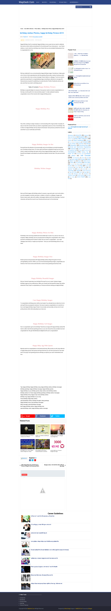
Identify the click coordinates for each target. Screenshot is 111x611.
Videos (80, 172)
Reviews (76, 165)
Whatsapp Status (77, 173)
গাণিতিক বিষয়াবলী (81, 175)
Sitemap (22, 603)
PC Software (79, 162)
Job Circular (85, 155)
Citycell (70, 142)
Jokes (83, 157)
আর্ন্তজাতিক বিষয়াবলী (72, 175)
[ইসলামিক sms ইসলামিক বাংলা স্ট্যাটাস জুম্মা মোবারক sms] (42, 429)
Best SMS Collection (29, 28)
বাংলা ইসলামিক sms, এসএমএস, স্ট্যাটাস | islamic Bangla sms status (26, 451)
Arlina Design (67, 608)
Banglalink (81, 137)
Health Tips (71, 153)
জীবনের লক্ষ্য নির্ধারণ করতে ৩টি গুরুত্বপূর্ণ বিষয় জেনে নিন (42, 575)
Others (72, 162)
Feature (80, 150)
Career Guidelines (78, 140)
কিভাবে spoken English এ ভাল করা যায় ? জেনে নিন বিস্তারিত (44, 566)
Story (88, 169)
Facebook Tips (72, 150)
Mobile (89, 159)
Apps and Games (72, 137)
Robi (81, 165)
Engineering (73, 148)
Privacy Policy (23, 601)
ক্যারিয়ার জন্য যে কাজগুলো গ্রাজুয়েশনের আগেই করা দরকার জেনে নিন (44, 558)
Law (69, 159)
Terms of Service (24, 605)
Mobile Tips (72, 161)
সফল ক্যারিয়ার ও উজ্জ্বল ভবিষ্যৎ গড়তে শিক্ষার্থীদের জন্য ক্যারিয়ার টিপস (45, 541)
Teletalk (78, 170)
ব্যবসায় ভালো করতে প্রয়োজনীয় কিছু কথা (39, 533)
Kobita (87, 157)
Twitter (57, 416)
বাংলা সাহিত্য (72, 177)
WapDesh (32, 458)
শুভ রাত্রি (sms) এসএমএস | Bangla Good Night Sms (57, 436)
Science (77, 167)
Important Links (80, 153)
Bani (88, 137)
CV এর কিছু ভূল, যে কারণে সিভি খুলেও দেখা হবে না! (41, 524)
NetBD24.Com (79, 608)
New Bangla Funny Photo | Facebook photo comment (41, 451)
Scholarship (70, 167)
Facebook (43, 416)
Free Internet (86, 150)
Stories (83, 169)
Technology (70, 170)
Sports (79, 169)
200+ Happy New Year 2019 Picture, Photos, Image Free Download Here (30, 465)
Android (86, 135)
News (79, 161)
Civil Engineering (77, 142)
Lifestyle (83, 159)
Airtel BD (78, 135)
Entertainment (88, 148)
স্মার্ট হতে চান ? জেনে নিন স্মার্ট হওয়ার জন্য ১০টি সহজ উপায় (42, 516)
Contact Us (22, 597)
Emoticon (24, 474)
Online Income (87, 161)
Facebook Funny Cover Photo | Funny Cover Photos (27, 436)
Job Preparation (76, 157)
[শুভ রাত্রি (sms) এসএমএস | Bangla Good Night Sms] (58, 429)
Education (73, 145)
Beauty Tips (70, 138)
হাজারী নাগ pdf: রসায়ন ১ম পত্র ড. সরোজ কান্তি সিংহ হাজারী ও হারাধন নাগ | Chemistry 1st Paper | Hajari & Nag (82, 110)
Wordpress (86, 173)
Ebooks (88, 143)
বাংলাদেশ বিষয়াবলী (81, 177)
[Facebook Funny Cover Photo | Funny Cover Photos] (27, 429)
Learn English (75, 159)
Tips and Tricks (73, 172)
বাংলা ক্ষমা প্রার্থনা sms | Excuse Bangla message (56, 451)
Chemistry (88, 140)
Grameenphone (72, 152)
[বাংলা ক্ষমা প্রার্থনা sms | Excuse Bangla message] (58, 444)
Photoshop (72, 164)
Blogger (69, 140)
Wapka (85, 172)
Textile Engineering (87, 170)
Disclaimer (22, 599)
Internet (88, 153)
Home (21, 28)
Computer (85, 142)
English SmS (80, 148)
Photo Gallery (37, 28)
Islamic (74, 155)
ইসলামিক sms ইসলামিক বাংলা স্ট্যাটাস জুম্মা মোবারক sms (42, 436)
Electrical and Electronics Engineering (79, 147)
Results (70, 165)
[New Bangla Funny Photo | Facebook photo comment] (42, 444)
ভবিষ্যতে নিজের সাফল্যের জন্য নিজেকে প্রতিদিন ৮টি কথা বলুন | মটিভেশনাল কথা (46, 583)
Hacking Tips (85, 152)
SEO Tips (83, 167)
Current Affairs (72, 143)
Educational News (84, 145)
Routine (87, 165)
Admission (70, 135)
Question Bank (85, 164)
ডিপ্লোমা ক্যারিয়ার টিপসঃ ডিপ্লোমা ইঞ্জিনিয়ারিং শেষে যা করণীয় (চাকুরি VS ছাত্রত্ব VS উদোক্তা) (50, 550)
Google (28, 416)
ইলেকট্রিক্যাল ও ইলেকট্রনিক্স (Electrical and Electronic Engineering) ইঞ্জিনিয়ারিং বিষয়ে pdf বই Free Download (82, 63)
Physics (78, 164)
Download (81, 143)
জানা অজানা (88, 175)
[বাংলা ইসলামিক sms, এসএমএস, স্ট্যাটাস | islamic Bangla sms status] (27, 444)
